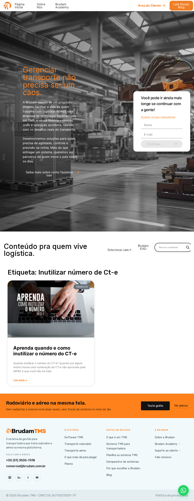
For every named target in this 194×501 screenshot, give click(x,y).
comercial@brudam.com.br (26, 466)
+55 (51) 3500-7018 (20, 460)
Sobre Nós (41, 5)
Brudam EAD (143, 247)
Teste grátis (155, 405)
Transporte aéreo (75, 450)
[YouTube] (37, 477)
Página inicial (19, 5)
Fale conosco (163, 457)
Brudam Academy (62, 5)
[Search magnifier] (187, 247)
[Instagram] (9, 477)
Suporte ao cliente (168, 450)
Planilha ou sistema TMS (122, 455)
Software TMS (73, 437)
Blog (109, 475)
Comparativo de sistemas (122, 461)
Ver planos (181, 405)
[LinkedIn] (18, 477)
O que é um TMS (116, 437)
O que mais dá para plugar (80, 457)
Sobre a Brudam (165, 437)
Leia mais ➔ (20, 380)
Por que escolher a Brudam (123, 468)
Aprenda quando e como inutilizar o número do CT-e (45, 350)
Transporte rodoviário (77, 444)
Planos (68, 463)
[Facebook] (27, 477)
